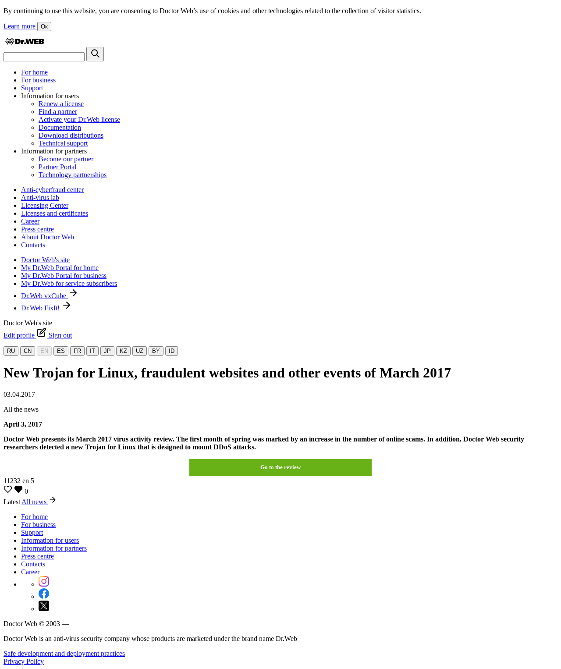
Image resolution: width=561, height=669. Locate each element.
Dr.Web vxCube (44, 295)
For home (34, 72)
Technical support (63, 143)
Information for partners (54, 548)
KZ (123, 351)
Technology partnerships (73, 174)
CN (28, 351)
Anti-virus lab (40, 197)
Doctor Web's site (45, 259)
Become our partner (66, 159)
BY (156, 351)
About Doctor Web (47, 237)
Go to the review (280, 467)
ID (171, 351)
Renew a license (61, 103)
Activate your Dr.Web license (79, 119)
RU (11, 351)
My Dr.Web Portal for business (64, 275)
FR (77, 351)
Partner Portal (57, 167)
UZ (139, 351)
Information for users (50, 540)
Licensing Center (44, 205)
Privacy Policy (24, 661)
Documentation (60, 127)
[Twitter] (44, 608)
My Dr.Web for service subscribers (69, 283)
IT (92, 351)
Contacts (33, 245)
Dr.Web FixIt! (41, 308)
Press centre (37, 229)
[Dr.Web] (25, 42)
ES (61, 351)
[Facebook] (44, 596)
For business (38, 80)
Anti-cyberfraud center (52, 189)
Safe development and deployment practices (64, 653)
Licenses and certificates (54, 213)
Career (30, 221)
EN (44, 351)
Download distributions (71, 135)
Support (32, 88)
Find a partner (58, 111)
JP (107, 351)
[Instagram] (44, 584)
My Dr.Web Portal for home (60, 267)
